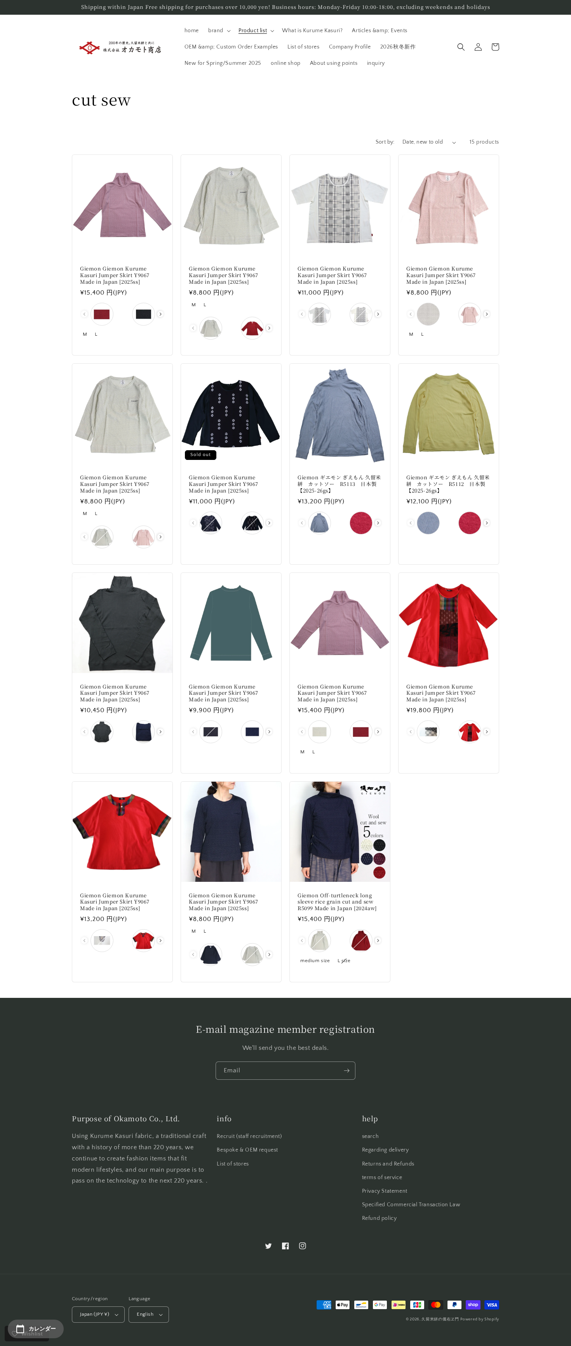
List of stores (233, 1164)
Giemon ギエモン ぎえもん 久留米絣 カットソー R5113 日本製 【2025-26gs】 (340, 484)
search (370, 1136)
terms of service (382, 1177)
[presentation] (160, 314)
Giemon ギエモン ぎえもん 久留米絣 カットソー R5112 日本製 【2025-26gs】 (448, 484)
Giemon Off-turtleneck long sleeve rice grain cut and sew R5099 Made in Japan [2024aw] (337, 902)
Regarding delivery (385, 1150)
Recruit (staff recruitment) (249, 1136)
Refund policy (379, 1218)
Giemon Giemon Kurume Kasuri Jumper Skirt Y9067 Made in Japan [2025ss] (115, 275)
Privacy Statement (384, 1191)
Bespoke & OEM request (247, 1150)
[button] (219, 31)
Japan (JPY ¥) (94, 1314)
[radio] (102, 314)
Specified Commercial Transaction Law (411, 1205)
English (145, 1314)
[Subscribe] (346, 1071)
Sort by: (385, 142)
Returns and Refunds (388, 1164)
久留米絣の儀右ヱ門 (440, 1319)
